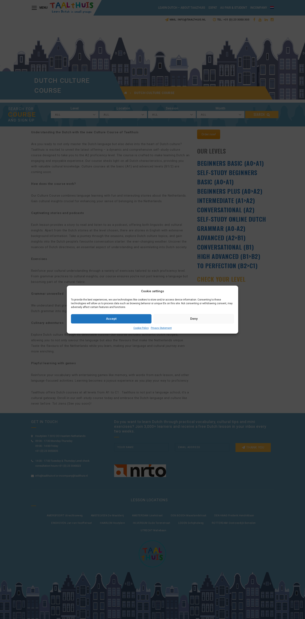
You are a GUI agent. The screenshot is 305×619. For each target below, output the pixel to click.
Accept (111, 319)
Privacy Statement (161, 328)
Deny (194, 319)
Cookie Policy (141, 328)
